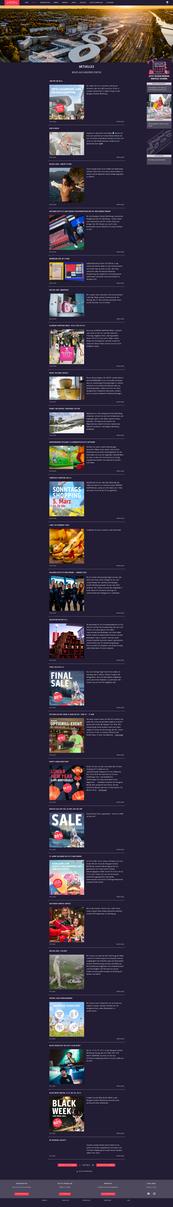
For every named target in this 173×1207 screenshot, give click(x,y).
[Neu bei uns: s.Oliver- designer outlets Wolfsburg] (86, 971)
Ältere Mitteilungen (105, 1165)
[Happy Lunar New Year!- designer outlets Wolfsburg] (86, 782)
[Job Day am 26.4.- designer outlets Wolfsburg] (86, 101)
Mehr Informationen (108, 1194)
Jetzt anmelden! (65, 1194)
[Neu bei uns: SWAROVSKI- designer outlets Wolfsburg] (86, 304)
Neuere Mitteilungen (67, 1165)
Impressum (65, 1200)
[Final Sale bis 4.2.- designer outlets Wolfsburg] (86, 687)
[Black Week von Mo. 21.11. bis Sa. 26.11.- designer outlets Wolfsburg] (86, 1113)
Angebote (65, 2)
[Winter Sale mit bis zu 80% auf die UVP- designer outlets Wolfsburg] (86, 829)
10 (87, 1165)
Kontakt (44, 1200)
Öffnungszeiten (45, 2)
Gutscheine (110, 2)
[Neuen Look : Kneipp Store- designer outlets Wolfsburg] (86, 184)
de (167, 2)
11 (89, 1165)
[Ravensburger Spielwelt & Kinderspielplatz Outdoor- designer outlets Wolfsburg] (86, 456)
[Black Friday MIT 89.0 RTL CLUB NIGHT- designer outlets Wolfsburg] (86, 1066)
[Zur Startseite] (12, 3)
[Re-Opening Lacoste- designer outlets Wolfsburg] (86, 1148)
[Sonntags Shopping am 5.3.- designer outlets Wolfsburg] (86, 498)
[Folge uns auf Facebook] (148, 1194)
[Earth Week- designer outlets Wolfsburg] (86, 143)
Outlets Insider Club (96, 2)
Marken (56, 2)
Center (34, 2)
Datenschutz (86, 1200)
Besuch (74, 2)
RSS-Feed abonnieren (85, 1171)
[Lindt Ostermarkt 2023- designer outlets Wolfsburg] (86, 545)
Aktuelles (83, 2)
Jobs (128, 1200)
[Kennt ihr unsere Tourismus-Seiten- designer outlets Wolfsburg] (86, 422)
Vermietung (107, 1200)
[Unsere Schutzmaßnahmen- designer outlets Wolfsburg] (86, 1018)
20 (93, 1165)
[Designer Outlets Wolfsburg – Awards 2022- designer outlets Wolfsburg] (86, 592)
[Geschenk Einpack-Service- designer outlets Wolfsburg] (86, 924)
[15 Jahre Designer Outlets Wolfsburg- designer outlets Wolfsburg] (86, 876)
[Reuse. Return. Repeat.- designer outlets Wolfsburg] (86, 387)
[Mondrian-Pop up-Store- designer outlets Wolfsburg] (86, 271)
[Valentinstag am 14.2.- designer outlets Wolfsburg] (86, 640)
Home (26, 2)
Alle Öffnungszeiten (21, 1194)
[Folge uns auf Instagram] (154, 1194)
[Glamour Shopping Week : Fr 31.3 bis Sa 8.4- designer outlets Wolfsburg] (86, 346)
